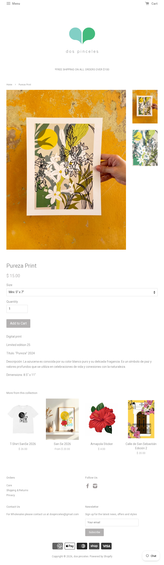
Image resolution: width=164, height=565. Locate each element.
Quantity (12, 301)
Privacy (10, 495)
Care (9, 485)
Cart (154, 3)
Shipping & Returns (17, 490)
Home (9, 84)
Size (9, 285)
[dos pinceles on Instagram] (95, 486)
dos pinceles (81, 556)
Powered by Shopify (101, 556)
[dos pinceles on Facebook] (87, 486)
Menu (16, 3)
